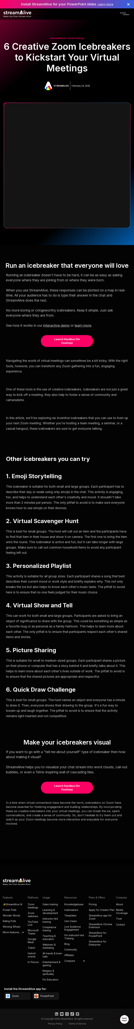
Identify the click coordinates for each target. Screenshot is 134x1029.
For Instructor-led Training (74, 937)
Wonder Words (11, 915)
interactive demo (56, 325)
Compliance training (49, 929)
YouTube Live (33, 923)
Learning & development (50, 911)
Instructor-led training (50, 920)
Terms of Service (77, 1023)
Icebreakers (71, 909)
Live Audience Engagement (72, 928)
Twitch (31, 947)
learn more (83, 325)
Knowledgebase (73, 904)
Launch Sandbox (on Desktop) (67, 341)
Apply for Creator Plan (101, 909)
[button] (125, 14)
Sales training (50, 904)
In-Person (33, 962)
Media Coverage (122, 911)
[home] (17, 13)
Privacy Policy (55, 1023)
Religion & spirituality (48, 972)
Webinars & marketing (49, 946)
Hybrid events (32, 955)
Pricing (93, 904)
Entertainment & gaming (51, 964)
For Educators (50, 979)
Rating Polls (9, 921)
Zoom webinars (33, 915)
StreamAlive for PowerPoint (97, 934)
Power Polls (9, 909)
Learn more (105, 4)
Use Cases (70, 921)
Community (70, 949)
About (119, 904)
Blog (67, 943)
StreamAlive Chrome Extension (100, 926)
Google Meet (32, 941)
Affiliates (69, 955)
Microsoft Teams (33, 932)
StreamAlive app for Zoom (100, 917)
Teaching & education (49, 937)
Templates (70, 915)
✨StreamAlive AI (12, 904)
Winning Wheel (11, 926)
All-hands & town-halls (53, 955)
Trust (119, 918)
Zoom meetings (33, 906)
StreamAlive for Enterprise (97, 943)
